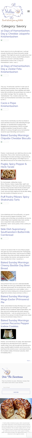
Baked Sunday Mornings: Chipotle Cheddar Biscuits (16, 137)
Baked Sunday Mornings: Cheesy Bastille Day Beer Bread (15, 265)
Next (29, 360)
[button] (29, 11)
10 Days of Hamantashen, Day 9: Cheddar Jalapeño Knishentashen (15, 33)
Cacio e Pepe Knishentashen (9, 104)
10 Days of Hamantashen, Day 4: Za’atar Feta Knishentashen (15, 69)
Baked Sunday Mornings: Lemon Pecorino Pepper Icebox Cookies (15, 323)
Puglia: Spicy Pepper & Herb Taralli (14, 165)
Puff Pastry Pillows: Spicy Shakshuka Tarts (15, 198)
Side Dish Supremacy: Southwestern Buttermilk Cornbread (15, 232)
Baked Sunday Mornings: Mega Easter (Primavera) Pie (15, 299)
